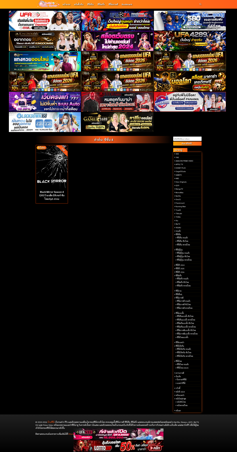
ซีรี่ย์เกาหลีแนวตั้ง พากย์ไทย (187, 334)
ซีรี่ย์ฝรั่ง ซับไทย (183, 282)
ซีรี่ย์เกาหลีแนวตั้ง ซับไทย (186, 330)
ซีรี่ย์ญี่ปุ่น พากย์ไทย (184, 260)
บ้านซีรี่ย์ (51, 422)
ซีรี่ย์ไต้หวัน (180, 346)
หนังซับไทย (181, 402)
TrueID (178, 210)
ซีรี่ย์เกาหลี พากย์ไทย (184, 308)
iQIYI (177, 185)
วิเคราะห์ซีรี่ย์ (182, 379)
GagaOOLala (181, 171)
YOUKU (178, 227)
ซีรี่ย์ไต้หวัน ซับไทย (184, 352)
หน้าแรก (66, 4)
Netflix (178, 196)
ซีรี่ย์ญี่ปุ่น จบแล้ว (183, 253)
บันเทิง (178, 376)
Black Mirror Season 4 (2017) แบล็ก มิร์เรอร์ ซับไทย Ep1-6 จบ (51, 195)
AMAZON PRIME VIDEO (184, 161)
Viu (177, 220)
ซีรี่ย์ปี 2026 (180, 272)
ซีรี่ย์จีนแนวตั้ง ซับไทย (185, 316)
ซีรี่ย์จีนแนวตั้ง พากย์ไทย (186, 320)
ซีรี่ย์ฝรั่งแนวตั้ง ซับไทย (185, 323)
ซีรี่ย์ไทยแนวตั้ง (182, 337)
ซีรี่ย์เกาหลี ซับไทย (184, 304)
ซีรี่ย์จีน (90, 4)
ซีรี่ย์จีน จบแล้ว (182, 237)
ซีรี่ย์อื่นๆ (179, 294)
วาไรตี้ (178, 388)
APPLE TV (179, 164)
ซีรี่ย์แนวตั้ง (180, 313)
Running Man (181, 206)
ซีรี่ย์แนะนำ (180, 342)
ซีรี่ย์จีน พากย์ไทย (183, 245)
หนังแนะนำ (180, 395)
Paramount (180, 203)
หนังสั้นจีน (78, 4)
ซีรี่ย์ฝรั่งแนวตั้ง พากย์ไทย (186, 327)
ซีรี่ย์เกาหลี (113, 4)
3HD (177, 154)
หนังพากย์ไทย (182, 405)
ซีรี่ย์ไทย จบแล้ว (183, 364)
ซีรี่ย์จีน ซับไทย (182, 241)
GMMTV (179, 175)
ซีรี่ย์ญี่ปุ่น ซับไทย (183, 256)
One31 (178, 199)
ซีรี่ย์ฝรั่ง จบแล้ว (182, 278)
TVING (178, 217)
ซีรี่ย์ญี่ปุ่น (179, 250)
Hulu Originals (181, 182)
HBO (177, 178)
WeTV (178, 224)
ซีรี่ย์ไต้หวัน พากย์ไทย (185, 356)
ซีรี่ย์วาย (178, 291)
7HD (177, 157)
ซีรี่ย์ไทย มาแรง (182, 368)
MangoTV (179, 189)
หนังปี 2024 (180, 392)
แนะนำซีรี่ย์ (181, 383)
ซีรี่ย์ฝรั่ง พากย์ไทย (184, 286)
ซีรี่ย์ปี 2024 (180, 265)
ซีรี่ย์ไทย (179, 361)
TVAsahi (179, 213)
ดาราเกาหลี (180, 373)
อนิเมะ (178, 410)
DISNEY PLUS (181, 168)
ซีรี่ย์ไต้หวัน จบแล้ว (184, 349)
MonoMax (179, 192)
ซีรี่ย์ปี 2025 (180, 268)
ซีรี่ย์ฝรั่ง (101, 4)
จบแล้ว (178, 231)
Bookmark (127, 4)
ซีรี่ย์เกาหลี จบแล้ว (183, 301)
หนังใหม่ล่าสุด (181, 399)
